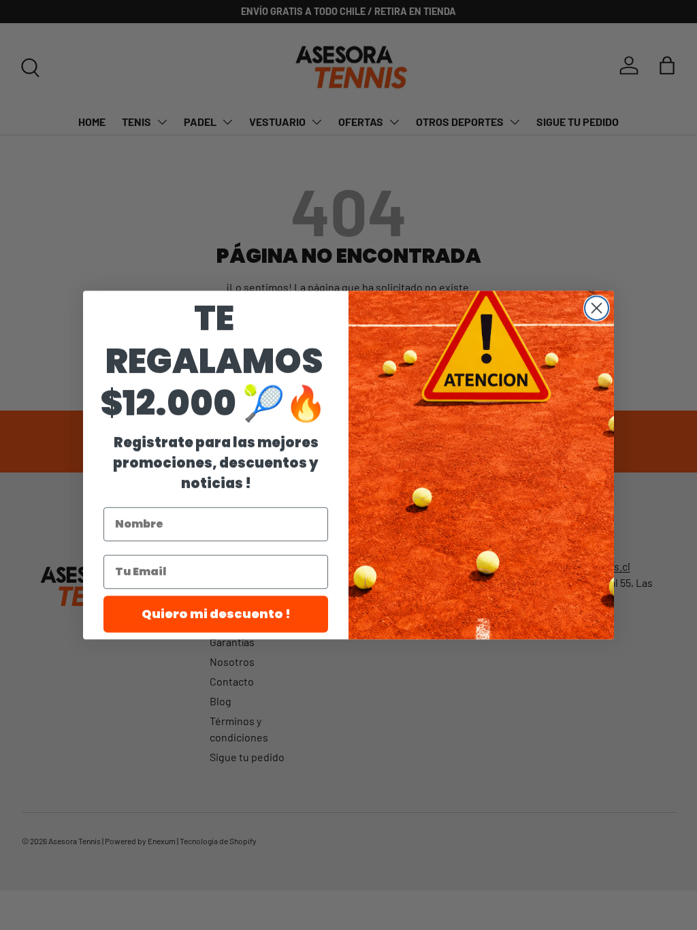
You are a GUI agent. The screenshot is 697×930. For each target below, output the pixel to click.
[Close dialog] (597, 308)
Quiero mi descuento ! (216, 613)
